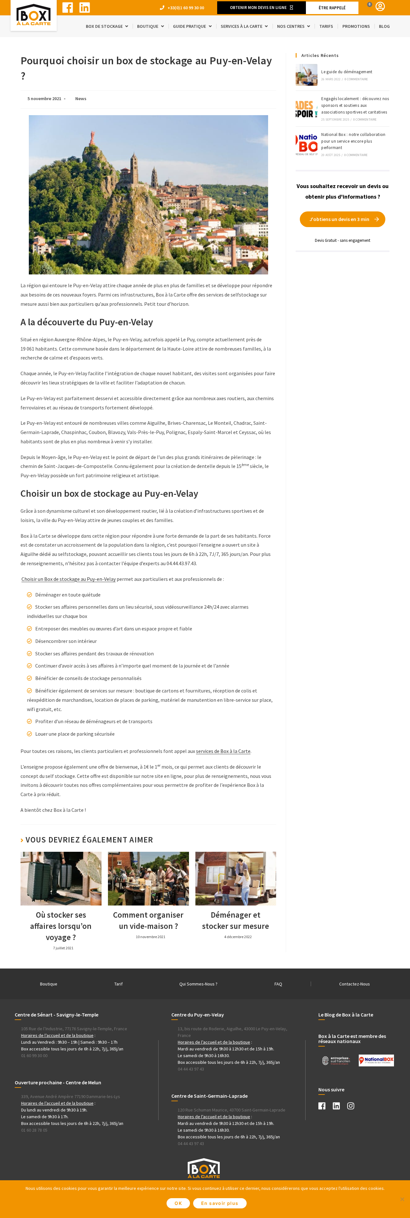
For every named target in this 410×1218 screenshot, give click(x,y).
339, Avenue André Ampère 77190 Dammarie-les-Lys (70, 1096)
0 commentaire (356, 79)
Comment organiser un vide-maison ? (148, 920)
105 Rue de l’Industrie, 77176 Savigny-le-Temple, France (74, 1029)
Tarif (118, 984)
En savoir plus (220, 1203)
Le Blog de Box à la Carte (345, 1014)
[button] (261, 7)
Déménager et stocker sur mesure (235, 920)
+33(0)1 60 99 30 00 (186, 8)
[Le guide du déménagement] (306, 75)
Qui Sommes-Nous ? (198, 984)
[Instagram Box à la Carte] (354, 1107)
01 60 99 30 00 (34, 1055)
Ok (178, 1203)
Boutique (48, 984)
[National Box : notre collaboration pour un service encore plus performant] (306, 144)
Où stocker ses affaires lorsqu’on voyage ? (61, 926)
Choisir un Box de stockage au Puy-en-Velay (68, 579)
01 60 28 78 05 (34, 1130)
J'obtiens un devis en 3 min (339, 219)
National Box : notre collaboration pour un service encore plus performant (353, 141)
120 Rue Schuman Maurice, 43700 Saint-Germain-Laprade (231, 1110)
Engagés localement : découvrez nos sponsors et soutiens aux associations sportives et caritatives (355, 105)
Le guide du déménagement (347, 72)
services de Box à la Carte (223, 751)
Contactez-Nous (354, 984)
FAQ (278, 984)
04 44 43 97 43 (191, 1069)
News (80, 98)
